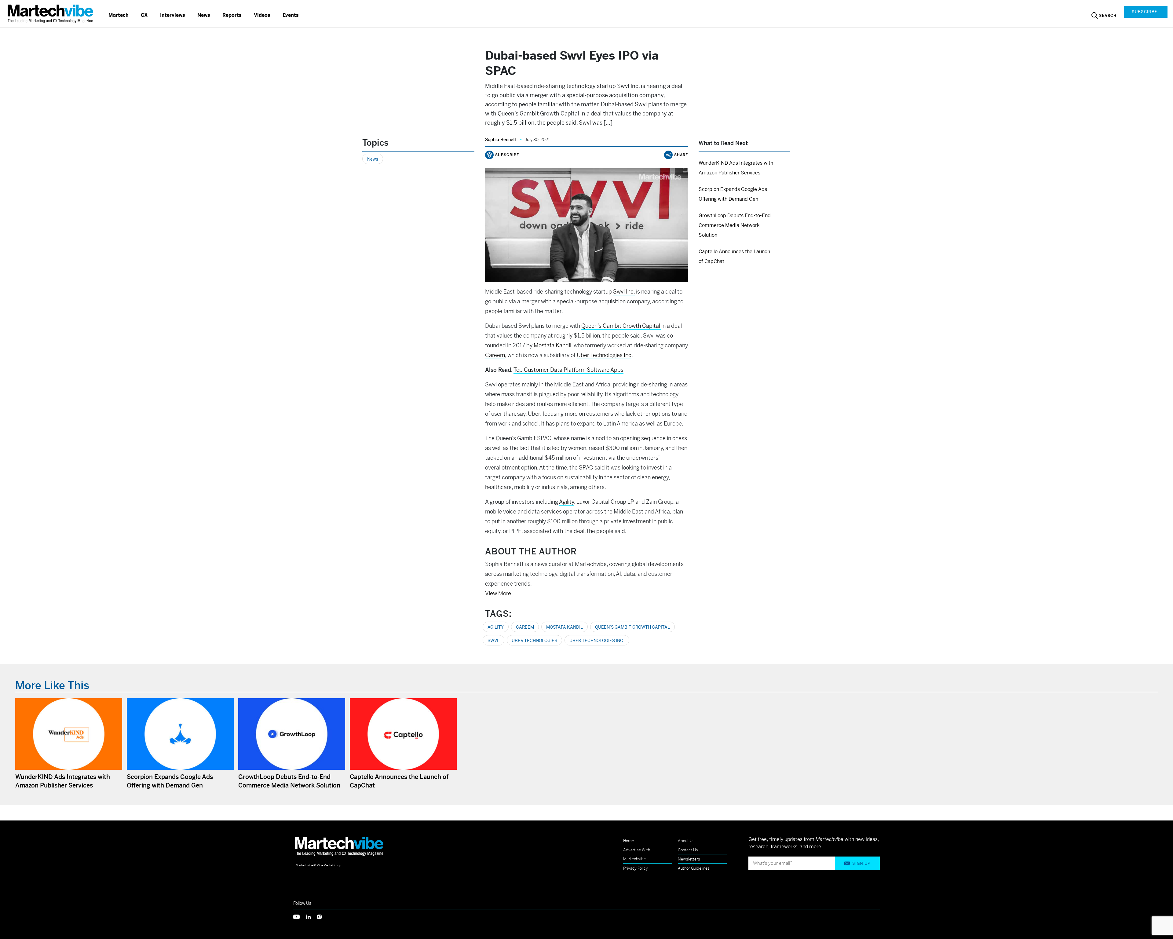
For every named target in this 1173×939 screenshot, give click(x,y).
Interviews (172, 15)
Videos (262, 15)
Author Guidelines (694, 868)
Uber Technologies (534, 640)
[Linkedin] (311, 916)
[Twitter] (299, 916)
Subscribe (1144, 11)
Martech (118, 15)
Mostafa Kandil (564, 627)
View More (498, 593)
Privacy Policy (635, 868)
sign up (861, 863)
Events (291, 15)
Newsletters (689, 859)
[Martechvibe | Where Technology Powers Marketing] (51, 13)
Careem (525, 627)
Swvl (493, 640)
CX (144, 15)
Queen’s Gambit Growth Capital (632, 627)
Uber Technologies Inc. (596, 640)
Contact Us (688, 850)
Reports (232, 15)
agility (496, 627)
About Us (686, 840)
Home (628, 840)
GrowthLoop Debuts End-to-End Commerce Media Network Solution (735, 225)
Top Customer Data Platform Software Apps (568, 369)
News (203, 15)
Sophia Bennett (501, 139)
